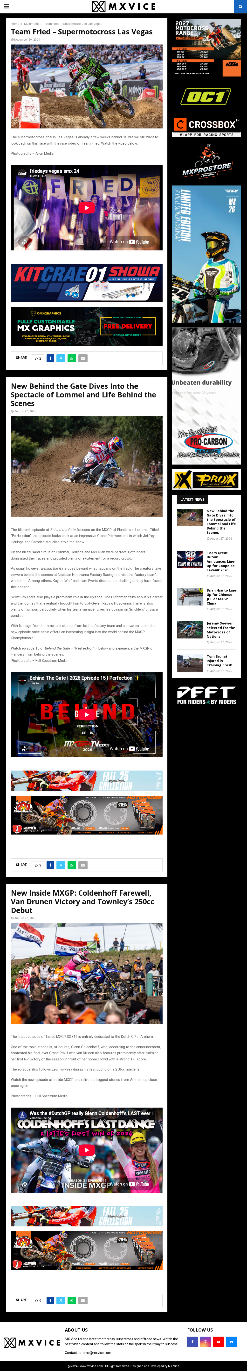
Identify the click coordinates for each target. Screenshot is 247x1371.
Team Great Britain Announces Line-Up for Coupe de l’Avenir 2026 (221, 561)
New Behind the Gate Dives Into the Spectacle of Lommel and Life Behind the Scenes (221, 522)
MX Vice (173, 1366)
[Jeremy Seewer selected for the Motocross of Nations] (190, 629)
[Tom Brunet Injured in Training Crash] (190, 663)
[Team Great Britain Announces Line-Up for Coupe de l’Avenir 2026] (190, 559)
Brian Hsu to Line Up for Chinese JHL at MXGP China (221, 597)
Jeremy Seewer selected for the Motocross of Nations (221, 630)
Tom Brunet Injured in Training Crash (219, 660)
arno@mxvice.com (97, 1353)
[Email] (231, 1342)
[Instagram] (205, 1342)
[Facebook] (192, 1342)
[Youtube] (218, 1342)
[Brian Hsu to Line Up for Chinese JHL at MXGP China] (190, 597)
